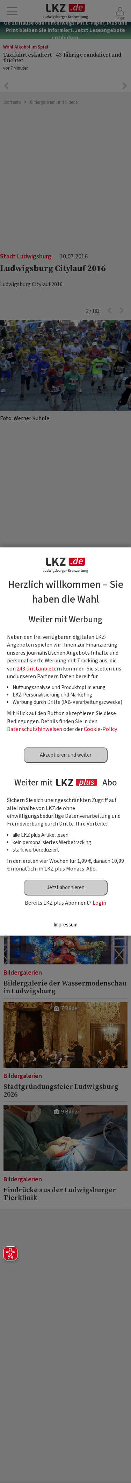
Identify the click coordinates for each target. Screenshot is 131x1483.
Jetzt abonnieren (66, 887)
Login (99, 903)
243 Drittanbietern (39, 669)
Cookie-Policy (100, 729)
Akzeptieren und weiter (66, 755)
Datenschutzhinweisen (34, 729)
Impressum (65, 925)
